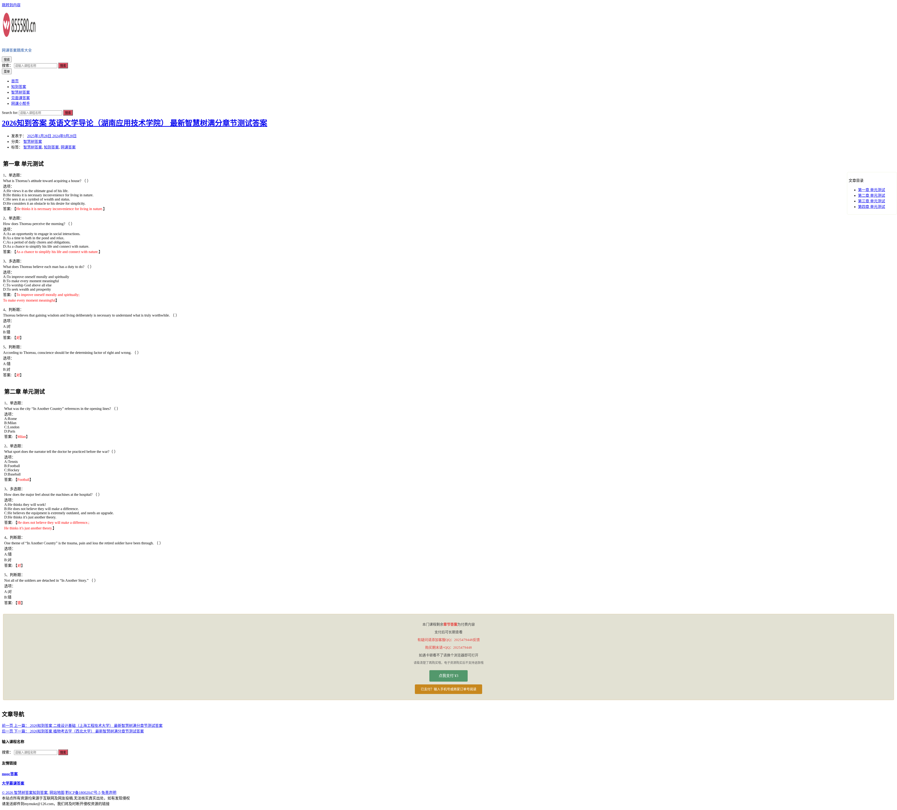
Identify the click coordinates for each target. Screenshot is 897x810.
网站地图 (57, 793)
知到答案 (51, 147)
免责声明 (108, 793)
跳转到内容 (11, 5)
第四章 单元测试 (871, 207)
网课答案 (68, 147)
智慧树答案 (32, 142)
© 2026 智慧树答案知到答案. (25, 793)
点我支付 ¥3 (448, 676)
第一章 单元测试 (871, 190)
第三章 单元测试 (871, 201)
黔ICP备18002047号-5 (82, 793)
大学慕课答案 (13, 783)
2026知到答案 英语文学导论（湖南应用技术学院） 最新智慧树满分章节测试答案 (134, 123)
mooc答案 (10, 774)
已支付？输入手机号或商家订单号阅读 (448, 689)
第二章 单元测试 (871, 195)
